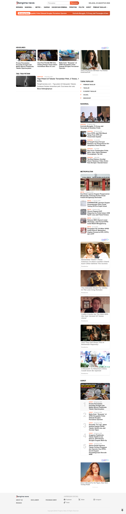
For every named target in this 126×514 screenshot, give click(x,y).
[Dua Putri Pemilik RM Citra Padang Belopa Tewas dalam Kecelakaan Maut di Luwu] (26, 55)
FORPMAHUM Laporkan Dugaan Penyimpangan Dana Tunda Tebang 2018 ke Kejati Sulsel (98, 204)
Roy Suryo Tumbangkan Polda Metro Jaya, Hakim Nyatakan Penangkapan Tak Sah (97, 152)
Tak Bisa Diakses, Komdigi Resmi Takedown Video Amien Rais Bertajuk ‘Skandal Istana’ (97, 161)
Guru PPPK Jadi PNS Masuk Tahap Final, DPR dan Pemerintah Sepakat (97, 135)
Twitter (82, 499)
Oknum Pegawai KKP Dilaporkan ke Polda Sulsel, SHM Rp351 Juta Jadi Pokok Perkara (98, 213)
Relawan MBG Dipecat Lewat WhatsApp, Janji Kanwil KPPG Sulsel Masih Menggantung (97, 221)
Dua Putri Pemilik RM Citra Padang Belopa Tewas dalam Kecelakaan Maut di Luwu (26, 64)
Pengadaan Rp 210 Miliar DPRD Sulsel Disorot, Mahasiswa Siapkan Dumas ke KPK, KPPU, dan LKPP (98, 231)
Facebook (69, 499)
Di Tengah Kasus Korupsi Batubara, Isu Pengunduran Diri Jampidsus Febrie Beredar (98, 143)
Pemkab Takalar (89, 84)
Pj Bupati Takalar (89, 91)
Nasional (83, 124)
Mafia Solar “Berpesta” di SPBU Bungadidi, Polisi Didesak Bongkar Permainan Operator (47, 65)
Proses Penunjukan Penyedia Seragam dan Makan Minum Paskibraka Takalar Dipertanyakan (98, 406)
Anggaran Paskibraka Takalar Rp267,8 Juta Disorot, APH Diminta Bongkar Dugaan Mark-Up (98, 437)
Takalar (86, 88)
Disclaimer (35, 500)
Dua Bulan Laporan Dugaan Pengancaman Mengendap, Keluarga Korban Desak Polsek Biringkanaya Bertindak (95, 195)
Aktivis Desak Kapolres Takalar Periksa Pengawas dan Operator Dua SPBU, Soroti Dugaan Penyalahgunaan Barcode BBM (98, 450)
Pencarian (74, 3)
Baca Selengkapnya (44, 88)
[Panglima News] (25, 3)
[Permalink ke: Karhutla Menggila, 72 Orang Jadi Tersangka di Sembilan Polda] (95, 114)
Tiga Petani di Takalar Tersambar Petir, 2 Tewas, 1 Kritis (58, 79)
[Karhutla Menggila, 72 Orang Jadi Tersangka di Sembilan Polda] (69, 55)
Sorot (91, 402)
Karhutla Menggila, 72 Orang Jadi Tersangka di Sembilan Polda (65, 13)
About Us (19, 500)
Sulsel (85, 95)
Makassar (87, 98)
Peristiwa (40, 76)
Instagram (98, 499)
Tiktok (67, 502)
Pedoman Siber (51, 500)
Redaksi (19, 503)
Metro (82, 192)
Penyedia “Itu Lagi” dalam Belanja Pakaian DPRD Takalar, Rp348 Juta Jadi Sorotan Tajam (98, 427)
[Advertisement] (63, 30)
